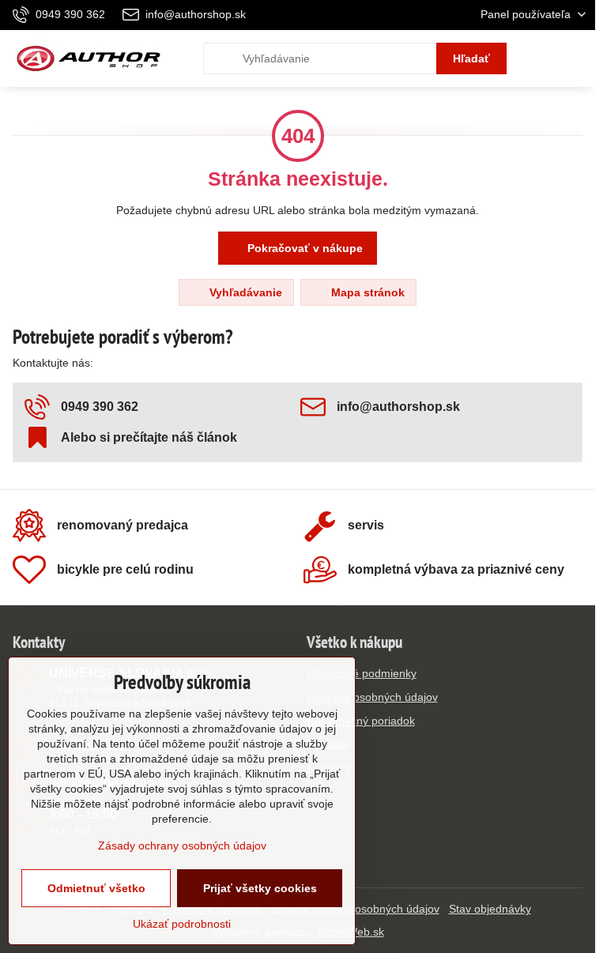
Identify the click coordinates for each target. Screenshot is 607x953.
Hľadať (471, 58)
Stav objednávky (490, 908)
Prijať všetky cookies (260, 888)
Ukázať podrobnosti (182, 923)
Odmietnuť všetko (96, 888)
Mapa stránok (366, 292)
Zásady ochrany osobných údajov (182, 845)
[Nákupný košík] (538, 58)
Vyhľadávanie (244, 292)
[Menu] (576, 58)
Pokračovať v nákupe (303, 248)
